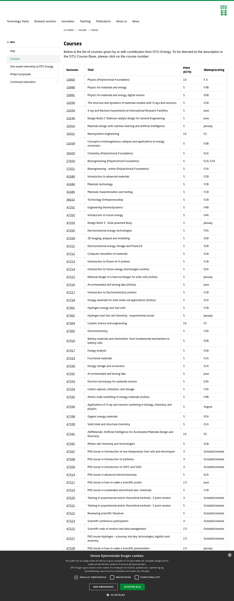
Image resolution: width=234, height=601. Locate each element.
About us (121, 21)
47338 (70, 416)
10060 (70, 79)
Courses (15, 58)
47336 (70, 406)
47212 (70, 253)
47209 (70, 238)
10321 (70, 133)
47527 (70, 538)
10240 (70, 118)
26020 (70, 153)
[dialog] (117, 576)
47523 (70, 521)
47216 (70, 284)
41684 (70, 184)
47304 (70, 323)
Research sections (45, 21)
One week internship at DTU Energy (31, 66)
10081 (70, 95)
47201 (70, 207)
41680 (70, 176)
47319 (70, 358)
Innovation (67, 21)
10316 (70, 126)
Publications (103, 21)
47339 (70, 424)
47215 (70, 276)
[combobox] (229, 555)
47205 (70, 230)
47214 (70, 269)
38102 (70, 199)
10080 (70, 87)
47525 (70, 528)
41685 (70, 191)
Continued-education (23, 81)
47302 (70, 315)
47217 (70, 292)
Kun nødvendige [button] (103, 586)
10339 (70, 143)
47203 (70, 222)
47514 (70, 474)
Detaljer (146, 571)
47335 (70, 396)
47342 (70, 443)
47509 (70, 466)
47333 (70, 381)
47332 (70, 373)
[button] (117, 595)
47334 (70, 389)
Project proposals (20, 74)
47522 (70, 513)
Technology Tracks (18, 21)
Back (12, 42)
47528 (70, 548)
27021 (70, 168)
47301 (70, 307)
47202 (70, 215)
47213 (70, 261)
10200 (70, 102)
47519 (70, 490)
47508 (70, 459)
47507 (70, 451)
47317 (70, 350)
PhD (12, 51)
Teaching (85, 21)
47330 (70, 366)
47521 (70, 505)
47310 (70, 340)
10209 (70, 110)
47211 (70, 246)
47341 (70, 434)
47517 (70, 482)
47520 (70, 497)
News (135, 21)
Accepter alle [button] (132, 586)
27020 (70, 161)
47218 (70, 300)
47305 (70, 331)
